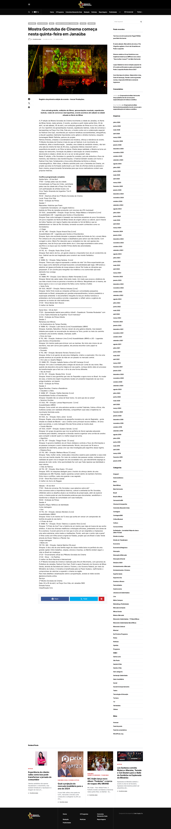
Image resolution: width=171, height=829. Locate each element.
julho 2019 (116, 438)
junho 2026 (117, 126)
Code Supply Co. (138, 813)
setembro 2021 (118, 340)
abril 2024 (116, 224)
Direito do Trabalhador (120, 540)
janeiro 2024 (117, 235)
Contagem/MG (118, 515)
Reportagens (101, 819)
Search (141, 21)
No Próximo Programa (120, 634)
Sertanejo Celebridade (120, 675)
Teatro (115, 690)
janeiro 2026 (117, 145)
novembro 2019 (118, 423)
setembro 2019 (118, 431)
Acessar (116, 722)
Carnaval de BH (118, 500)
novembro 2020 (118, 378)
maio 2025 (116, 175)
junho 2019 (116, 442)
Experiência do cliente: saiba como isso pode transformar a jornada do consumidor (39, 776)
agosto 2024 (117, 209)
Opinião (115, 645)
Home (65, 814)
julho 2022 (116, 303)
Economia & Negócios (120, 547)
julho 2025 (116, 167)
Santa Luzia (117, 656)
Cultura (115, 523)
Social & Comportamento (121, 687)
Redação (66, 819)
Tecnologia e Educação (120, 694)
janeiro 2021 (117, 370)
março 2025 (117, 182)
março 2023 (117, 273)
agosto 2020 (117, 389)
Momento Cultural (119, 626)
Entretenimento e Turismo (121, 570)
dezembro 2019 (118, 419)
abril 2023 (116, 269)
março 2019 (117, 453)
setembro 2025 (118, 160)
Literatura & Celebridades (121, 593)
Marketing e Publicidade (121, 604)
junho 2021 (116, 352)
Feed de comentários (120, 730)
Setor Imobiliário (118, 679)
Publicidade (67, 822)
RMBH (115, 653)
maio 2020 (116, 400)
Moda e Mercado (118, 615)
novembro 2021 (118, 333)
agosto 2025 (117, 164)
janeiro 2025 (117, 190)
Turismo (116, 698)
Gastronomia (117, 589)
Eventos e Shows (118, 581)
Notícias (83, 23)
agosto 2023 (117, 254)
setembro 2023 (118, 250)
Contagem (116, 511)
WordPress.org (118, 734)
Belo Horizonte (42, 23)
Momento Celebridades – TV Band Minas (126, 619)
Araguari (116, 474)
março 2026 (117, 137)
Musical (115, 630)
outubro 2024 (117, 201)
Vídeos (115, 709)
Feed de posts (117, 726)
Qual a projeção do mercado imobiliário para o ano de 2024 (70, 786)
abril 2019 (116, 449)
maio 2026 (116, 130)
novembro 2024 (118, 197)
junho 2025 (117, 171)
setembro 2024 (118, 205)
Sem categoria (117, 672)
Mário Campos (118, 600)
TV (114, 702)
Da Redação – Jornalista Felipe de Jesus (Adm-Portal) (126, 531)
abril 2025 (116, 179)
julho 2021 (116, 348)
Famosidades (117, 585)
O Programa (84, 814)
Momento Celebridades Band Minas (124, 623)
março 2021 (117, 363)
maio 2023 (116, 265)
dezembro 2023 (118, 239)
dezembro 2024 (118, 194)
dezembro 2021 (118, 329)
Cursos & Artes (118, 526)
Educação (116, 551)
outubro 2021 (117, 337)
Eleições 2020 (117, 562)
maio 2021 (116, 355)
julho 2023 (116, 258)
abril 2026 (116, 133)
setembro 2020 (118, 385)
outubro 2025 (117, 156)
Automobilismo (118, 478)
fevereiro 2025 (118, 186)
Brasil (51, 23)
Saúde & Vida (117, 664)
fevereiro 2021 (118, 367)
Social (115, 683)
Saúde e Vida (117, 668)
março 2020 (117, 408)
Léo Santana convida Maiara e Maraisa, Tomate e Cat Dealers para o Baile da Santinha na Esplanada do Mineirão (129, 773)
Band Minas (32, 23)
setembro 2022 (118, 295)
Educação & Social (119, 559)
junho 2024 (117, 216)
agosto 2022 (117, 299)
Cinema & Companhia (120, 504)
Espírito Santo (117, 574)
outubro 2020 (117, 382)
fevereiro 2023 (118, 276)
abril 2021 (116, 359)
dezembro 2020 (118, 374)
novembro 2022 (118, 288)
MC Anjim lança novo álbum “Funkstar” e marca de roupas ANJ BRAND (99, 781)
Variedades (91, 23)
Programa (116, 649)
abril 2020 (116, 404)
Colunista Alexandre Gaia (121, 508)
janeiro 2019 (117, 461)
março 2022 (117, 318)
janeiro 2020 (117, 416)
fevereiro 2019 (118, 457)
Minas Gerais (117, 611)
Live (114, 596)
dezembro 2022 (118, 284)
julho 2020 (116, 393)
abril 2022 (116, 314)
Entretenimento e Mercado (121, 566)
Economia (116, 544)
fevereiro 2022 (118, 321)
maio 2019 (116, 446)
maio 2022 (116, 310)
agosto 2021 (117, 344)
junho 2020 (117, 397)
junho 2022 (117, 306)
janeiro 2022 (117, 325)
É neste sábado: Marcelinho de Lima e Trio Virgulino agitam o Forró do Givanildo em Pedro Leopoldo (127, 46)
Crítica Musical (118, 519)
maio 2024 (116, 220)
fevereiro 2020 (118, 412)
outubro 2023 (117, 246)
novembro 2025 (118, 152)
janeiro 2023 (117, 280)
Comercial (129, 12)
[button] (29, 4)
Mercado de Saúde (119, 608)
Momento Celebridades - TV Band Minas (67, 23)
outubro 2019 (117, 427)
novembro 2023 (118, 243)
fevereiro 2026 (118, 141)
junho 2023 (117, 261)
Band (115, 481)
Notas (115, 638)
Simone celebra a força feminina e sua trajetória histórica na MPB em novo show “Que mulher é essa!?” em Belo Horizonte (127, 56)
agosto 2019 (117, 434)
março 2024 (117, 227)
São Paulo (116, 660)
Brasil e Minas (117, 496)
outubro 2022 (117, 291)
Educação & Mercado (120, 555)
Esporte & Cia (117, 577)
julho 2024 (116, 212)
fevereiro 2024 (118, 231)
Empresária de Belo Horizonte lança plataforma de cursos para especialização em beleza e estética (126, 97)
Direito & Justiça (118, 536)
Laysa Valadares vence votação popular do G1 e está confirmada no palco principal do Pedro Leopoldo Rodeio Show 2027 (127, 67)
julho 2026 (116, 122)
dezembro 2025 (118, 148)
